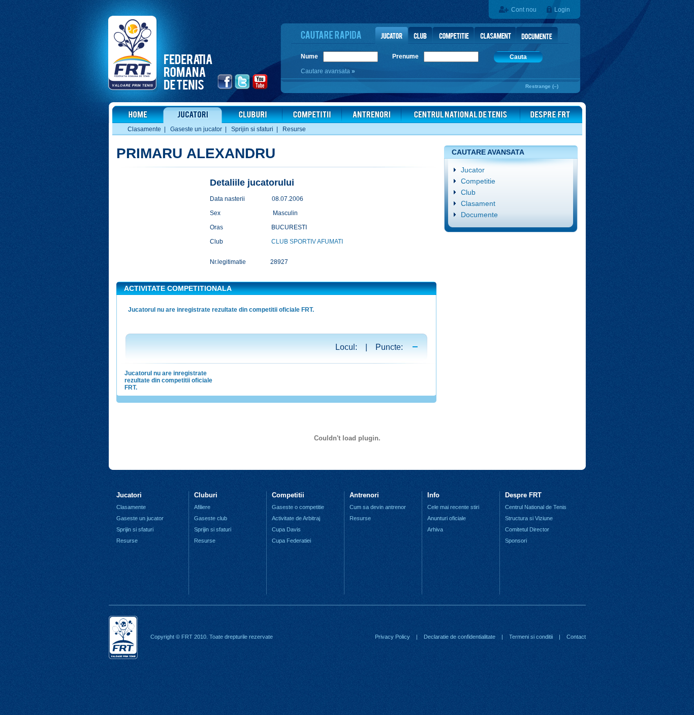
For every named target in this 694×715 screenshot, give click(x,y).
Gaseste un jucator (196, 129)
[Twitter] (242, 88)
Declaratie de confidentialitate (459, 637)
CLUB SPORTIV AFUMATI (307, 241)
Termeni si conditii (531, 637)
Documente (479, 215)
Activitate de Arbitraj (296, 518)
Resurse (294, 129)
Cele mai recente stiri (453, 507)
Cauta (518, 57)
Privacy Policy (392, 637)
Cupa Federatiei (291, 541)
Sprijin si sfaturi (252, 129)
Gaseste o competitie (298, 507)
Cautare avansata (326, 71)
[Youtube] (260, 88)
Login (562, 9)
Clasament (478, 203)
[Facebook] (225, 88)
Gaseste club (210, 518)
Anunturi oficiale (446, 518)
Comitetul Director (527, 529)
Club (468, 192)
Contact (576, 637)
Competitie (478, 181)
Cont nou (524, 9)
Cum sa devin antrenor (378, 507)
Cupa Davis (286, 529)
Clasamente (144, 129)
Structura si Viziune (529, 518)
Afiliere (202, 507)
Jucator (473, 170)
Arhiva (435, 529)
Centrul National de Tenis (535, 507)
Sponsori (516, 541)
